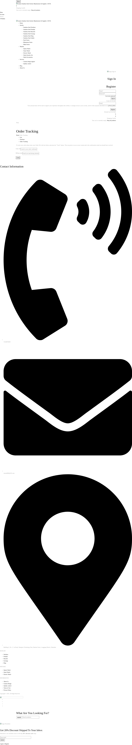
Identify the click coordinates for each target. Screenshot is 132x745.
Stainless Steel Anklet (28, 38)
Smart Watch (26, 51)
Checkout (22, 139)
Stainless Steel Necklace (29, 27)
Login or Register (4, 744)
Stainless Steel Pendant (29, 29)
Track (17, 157)
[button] (66, 6)
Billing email (19, 153)
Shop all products (35, 10)
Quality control (27, 63)
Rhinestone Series (27, 42)
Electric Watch (27, 53)
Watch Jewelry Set (28, 55)
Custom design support (29, 61)
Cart (21, 137)
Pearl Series (26, 40)
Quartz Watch (26, 48)
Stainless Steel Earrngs (29, 33)
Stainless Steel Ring (28, 36)
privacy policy (111, 105)
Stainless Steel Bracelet (29, 31)
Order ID (18, 148)
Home (17, 135)
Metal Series (26, 44)
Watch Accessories (28, 57)
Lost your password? (110, 96)
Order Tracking (24, 141)
